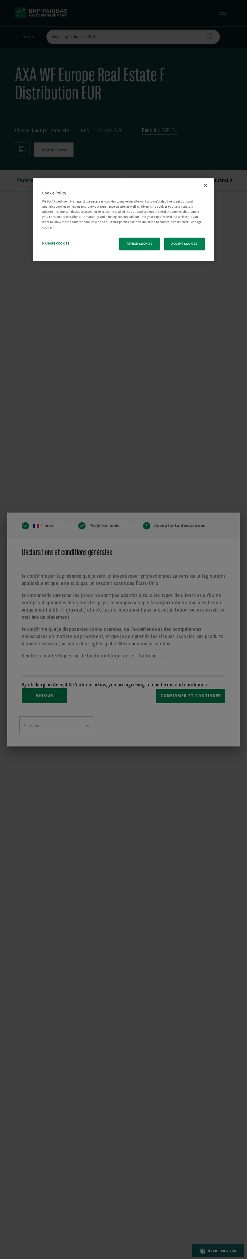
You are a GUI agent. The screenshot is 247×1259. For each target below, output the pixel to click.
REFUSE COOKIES (140, 243)
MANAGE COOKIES (56, 243)
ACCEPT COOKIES (184, 243)
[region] (123, 219)
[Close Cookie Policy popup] (205, 185)
